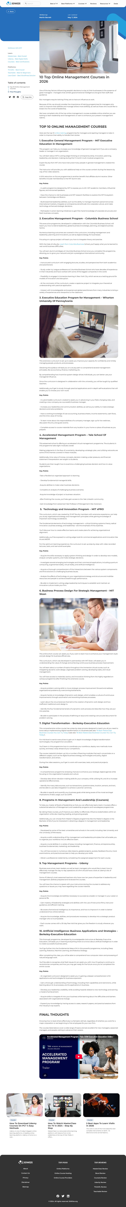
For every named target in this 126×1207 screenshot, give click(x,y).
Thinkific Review (100, 1187)
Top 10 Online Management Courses (20, 87)
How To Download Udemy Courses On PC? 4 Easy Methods (23, 1125)
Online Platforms (63, 1169)
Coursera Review (100, 1178)
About (25, 1169)
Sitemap (25, 1187)
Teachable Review (100, 1191)
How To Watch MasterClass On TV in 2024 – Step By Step (62, 1125)
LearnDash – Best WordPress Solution (21, 75)
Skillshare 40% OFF (15, 48)
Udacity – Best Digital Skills (18, 59)
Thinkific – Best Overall (16, 70)
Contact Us (25, 1173)
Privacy (25, 1178)
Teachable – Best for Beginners (19, 73)
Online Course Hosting (63, 1173)
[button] (10, 97)
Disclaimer (26, 1182)
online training (60, 133)
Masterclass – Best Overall (17, 56)
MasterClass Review (100, 1169)
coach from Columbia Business (72, 244)
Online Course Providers (63, 1178)
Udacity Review (100, 1182)
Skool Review (100, 1173)
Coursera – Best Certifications (18, 62)
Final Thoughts (15, 92)
